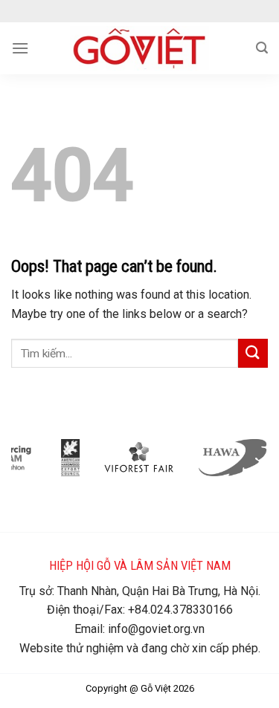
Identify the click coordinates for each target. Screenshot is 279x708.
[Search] (262, 47)
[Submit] (253, 353)
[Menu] (20, 48)
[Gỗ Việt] (139, 48)
